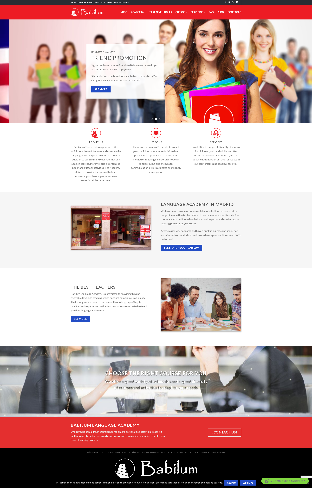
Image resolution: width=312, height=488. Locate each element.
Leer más (248, 483)
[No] (308, 484)
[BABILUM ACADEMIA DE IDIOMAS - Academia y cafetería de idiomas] (87, 12)
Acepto (231, 483)
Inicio (123, 12)
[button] (285, 481)
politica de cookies (188, 452)
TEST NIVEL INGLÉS (160, 12)
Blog (220, 12)
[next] (302, 71)
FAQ (211, 12)
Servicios (197, 12)
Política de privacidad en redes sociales (152, 452)
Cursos (180, 12)
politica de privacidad (114, 452)
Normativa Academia (213, 452)
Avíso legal (93, 452)
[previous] (10, 71)
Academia (137, 12)
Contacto (234, 12)
